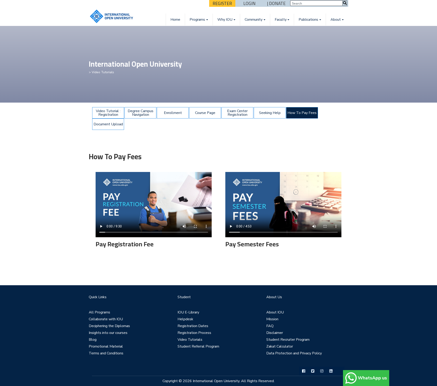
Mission (272, 319)
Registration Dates (193, 325)
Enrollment (173, 112)
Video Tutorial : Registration (108, 112)
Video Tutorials (190, 339)
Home (175, 19)
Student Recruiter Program (288, 339)
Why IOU (224, 19)
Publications (308, 19)
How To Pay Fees (302, 112)
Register (222, 3)
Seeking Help (270, 112)
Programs (197, 19)
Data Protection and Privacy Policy (294, 353)
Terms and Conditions (106, 353)
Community (253, 19)
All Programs (99, 312)
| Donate (276, 3)
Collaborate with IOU (106, 319)
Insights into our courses (108, 332)
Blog (93, 339)
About (335, 19)
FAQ (270, 325)
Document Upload (108, 124)
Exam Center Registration (237, 112)
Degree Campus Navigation (140, 112)
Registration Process (194, 332)
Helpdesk (185, 319)
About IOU (275, 312)
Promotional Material (106, 346)
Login (249, 3)
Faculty (281, 19)
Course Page (205, 112)
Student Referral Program (198, 346)
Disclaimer (274, 332)
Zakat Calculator (279, 346)
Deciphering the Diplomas (109, 325)
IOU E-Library (188, 312)
